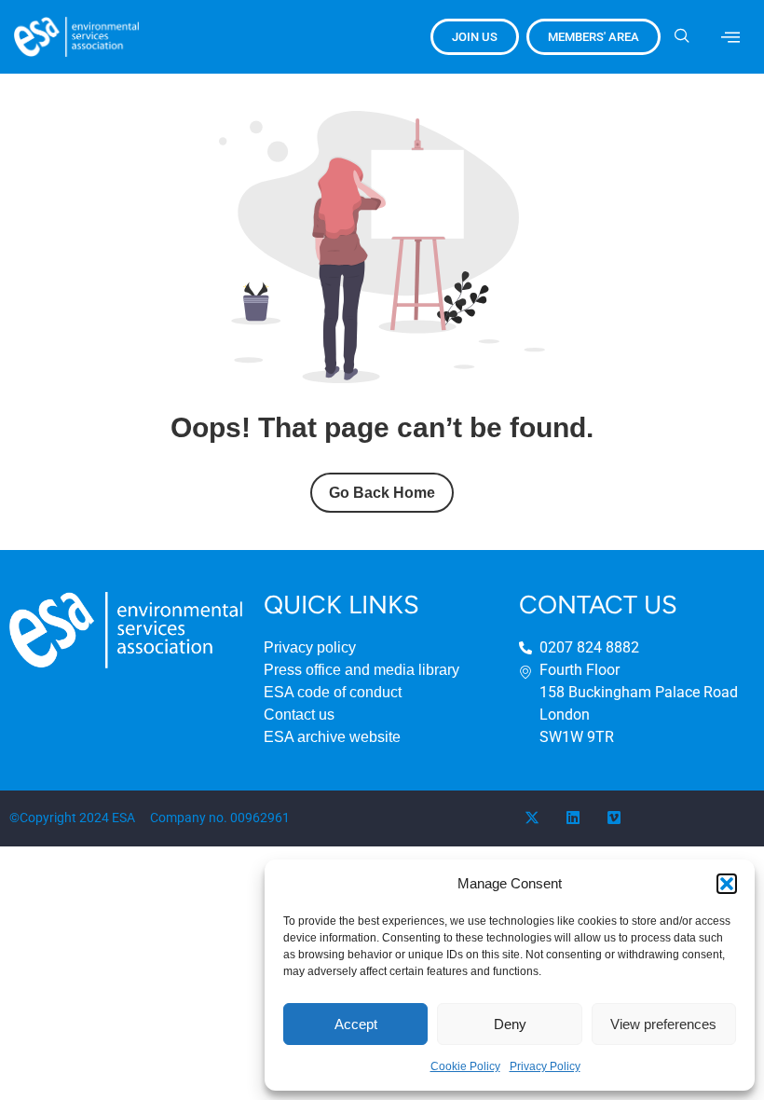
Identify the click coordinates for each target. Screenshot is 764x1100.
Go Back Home (382, 493)
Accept (355, 1024)
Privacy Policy (545, 1066)
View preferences (663, 1024)
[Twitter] (532, 818)
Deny (510, 1024)
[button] (726, 883)
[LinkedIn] (573, 818)
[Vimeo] (614, 818)
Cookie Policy (465, 1066)
